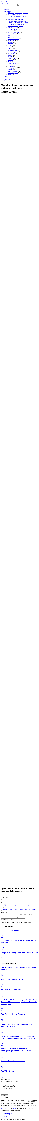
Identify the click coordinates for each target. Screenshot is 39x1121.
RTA (5, 1116)
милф (9, 48)
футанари (11, 43)
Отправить (4, 919)
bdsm (9, 47)
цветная (10, 66)
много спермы (12, 71)
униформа (11, 40)
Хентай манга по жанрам (16, 19)
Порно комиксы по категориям (17, 16)
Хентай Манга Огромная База (17, 21)
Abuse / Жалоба (9, 1115)
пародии (3, 909)
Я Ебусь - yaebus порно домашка (18, 13)
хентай (3, 906)
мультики (20, 909)
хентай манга (29, 906)
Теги (5, 76)
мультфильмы (27, 909)
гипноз (10, 45)
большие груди (12, 52)
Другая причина (8, 1088)
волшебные (34, 909)
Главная (6, 9)
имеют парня (12, 58)
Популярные (8, 81)
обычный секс (12, 34)
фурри (10, 74)
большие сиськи (10, 906)
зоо (9, 35)
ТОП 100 (7, 79)
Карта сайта (8, 1113)
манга (11, 909)
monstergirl (11, 53)
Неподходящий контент (10, 1081)
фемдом (10, 42)
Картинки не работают (10, 1086)
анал (9, 37)
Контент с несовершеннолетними (13, 1083)
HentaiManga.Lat (6, 1108)
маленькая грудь (13, 50)
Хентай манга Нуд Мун (15, 26)
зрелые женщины (13, 39)
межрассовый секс (13, 32)
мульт (15, 909)
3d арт (10, 56)
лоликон (10, 30)
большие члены (20, 906)
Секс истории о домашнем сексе (18, 22)
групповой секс (13, 29)
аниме (8, 909)
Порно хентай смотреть (15, 18)
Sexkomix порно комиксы (16, 24)
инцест (10, 65)
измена (10, 69)
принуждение (12, 68)
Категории (7, 11)
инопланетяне (12, 63)
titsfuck (10, 55)
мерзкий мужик (13, 73)
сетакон (10, 60)
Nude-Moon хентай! (14, 14)
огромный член (13, 27)
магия (34, 906)
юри (9, 61)
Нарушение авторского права (12, 1085)
